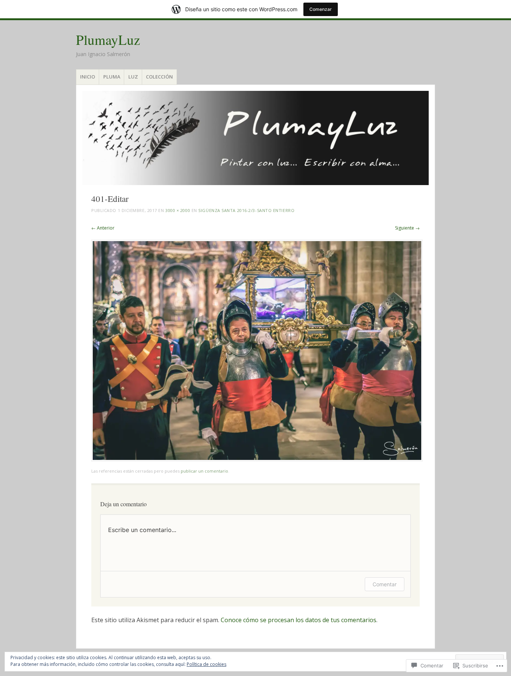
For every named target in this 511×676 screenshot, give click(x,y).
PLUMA (111, 76)
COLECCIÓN (159, 76)
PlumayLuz (108, 39)
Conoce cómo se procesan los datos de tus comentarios (298, 620)
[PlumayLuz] (255, 138)
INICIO (87, 76)
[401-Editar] (257, 459)
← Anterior (102, 228)
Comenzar (320, 9)
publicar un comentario (204, 471)
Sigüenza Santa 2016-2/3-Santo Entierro (246, 210)
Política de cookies (206, 664)
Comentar (385, 584)
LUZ (133, 76)
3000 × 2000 (177, 210)
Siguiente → (407, 228)
